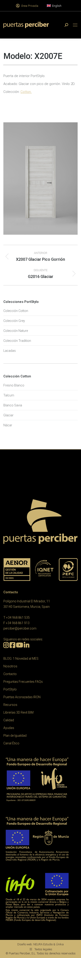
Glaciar (8, 415)
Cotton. (26, 92)
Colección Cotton (15, 311)
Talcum (8, 395)
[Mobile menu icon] (75, 25)
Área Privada (29, 5)
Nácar (7, 425)
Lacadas (9, 350)
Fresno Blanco (13, 385)
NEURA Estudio (43, 944)
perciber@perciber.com (19, 628)
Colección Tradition (17, 341)
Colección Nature (15, 331)
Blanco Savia (12, 405)
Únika (60, 944)
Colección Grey (14, 321)
